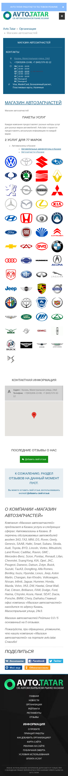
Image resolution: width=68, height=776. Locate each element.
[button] (34, 415)
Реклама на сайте (34, 746)
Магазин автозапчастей (33, 102)
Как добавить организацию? (34, 737)
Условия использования (34, 754)
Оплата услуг (34, 758)
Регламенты (34, 713)
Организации (27, 28)
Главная (34, 696)
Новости (34, 700)
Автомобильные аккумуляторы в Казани (41, 149)
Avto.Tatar (9, 28)
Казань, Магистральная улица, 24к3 (32, 58)
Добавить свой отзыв (35, 459)
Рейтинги (34, 709)
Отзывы (34, 717)
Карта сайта (34, 742)
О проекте (34, 729)
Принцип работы (34, 733)
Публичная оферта (34, 750)
